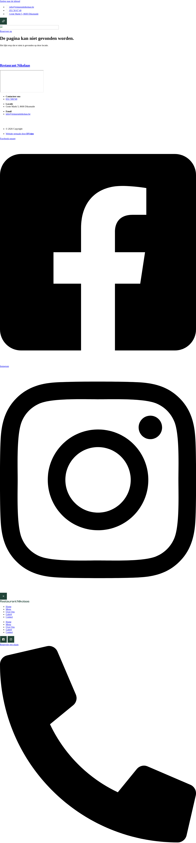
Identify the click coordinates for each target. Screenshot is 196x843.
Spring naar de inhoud (10, 1)
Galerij (9, 614)
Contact (9, 617)
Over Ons (10, 612)
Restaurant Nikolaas (15, 65)
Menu (8, 609)
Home (8, 606)
